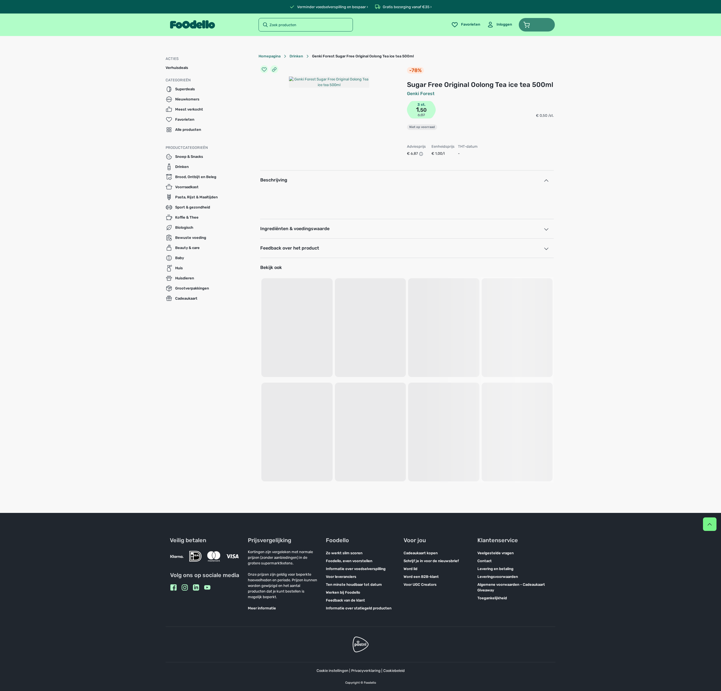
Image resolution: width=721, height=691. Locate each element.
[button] (537, 25)
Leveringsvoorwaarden (497, 577)
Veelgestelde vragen (495, 553)
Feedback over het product (289, 248)
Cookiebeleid (394, 670)
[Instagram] (184, 587)
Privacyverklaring (365, 670)
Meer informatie (262, 608)
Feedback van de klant (345, 600)
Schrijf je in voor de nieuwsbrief (431, 561)
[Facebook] (173, 587)
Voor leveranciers (341, 577)
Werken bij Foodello (343, 592)
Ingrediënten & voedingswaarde (295, 228)
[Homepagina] (192, 25)
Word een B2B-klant (421, 577)
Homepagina (270, 56)
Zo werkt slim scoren (344, 553)
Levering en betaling (495, 569)
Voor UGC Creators (420, 584)
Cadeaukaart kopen (421, 553)
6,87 (421, 115)
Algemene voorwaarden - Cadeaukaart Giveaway (511, 587)
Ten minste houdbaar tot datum (354, 584)
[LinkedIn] (196, 587)
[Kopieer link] (274, 69)
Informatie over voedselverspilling (356, 569)
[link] (499, 24)
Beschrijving (273, 180)
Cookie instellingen (332, 670)
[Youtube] (207, 587)
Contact (484, 561)
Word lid (410, 569)
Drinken (296, 56)
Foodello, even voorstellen (349, 561)
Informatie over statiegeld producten (358, 608)
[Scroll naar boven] (709, 524)
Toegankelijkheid (492, 598)
